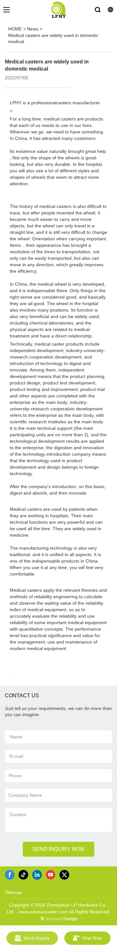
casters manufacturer (78, 102)
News (32, 28)
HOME (15, 28)
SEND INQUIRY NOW (58, 849)
